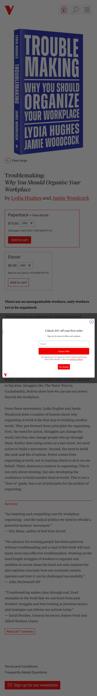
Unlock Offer (63, 351)
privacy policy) (76, 359)
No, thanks (64, 366)
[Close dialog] (91, 321)
